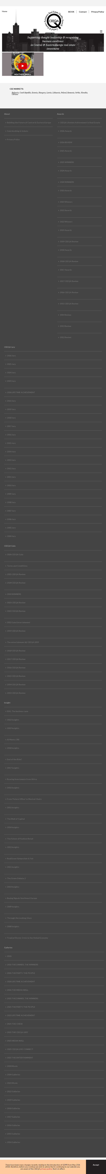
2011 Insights (13, 867)
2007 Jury (11, 511)
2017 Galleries (13, 1117)
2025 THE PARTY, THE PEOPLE (21, 1007)
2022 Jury (11, 401)
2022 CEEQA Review (16, 611)
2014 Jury (11, 451)
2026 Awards (66, 131)
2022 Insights (13, 720)
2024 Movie (12, 1066)
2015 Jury (11, 443)
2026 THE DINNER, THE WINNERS (22, 964)
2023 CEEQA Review (16, 602)
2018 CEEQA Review (69, 261)
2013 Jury (11, 460)
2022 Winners (66, 221)
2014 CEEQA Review (16, 684)
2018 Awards (66, 250)
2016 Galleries (13, 1125)
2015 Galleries (13, 1134)
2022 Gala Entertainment (18, 622)
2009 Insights (13, 906)
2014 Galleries (13, 1142)
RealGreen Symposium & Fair (20, 858)
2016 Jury (11, 434)
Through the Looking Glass (19, 918)
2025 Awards (66, 151)
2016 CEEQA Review (69, 292)
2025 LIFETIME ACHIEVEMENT (21, 1015)
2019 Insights (13, 728)
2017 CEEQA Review (69, 281)
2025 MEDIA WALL (15, 1041)
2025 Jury (11, 364)
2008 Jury (11, 502)
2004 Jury (11, 536)
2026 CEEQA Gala (15, 554)
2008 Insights (13, 926)
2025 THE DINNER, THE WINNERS (22, 998)
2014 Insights (13, 827)
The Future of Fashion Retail (20, 838)
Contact (83, 12)
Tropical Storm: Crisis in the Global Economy (27, 938)
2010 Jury (11, 485)
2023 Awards (66, 190)
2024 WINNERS (67, 182)
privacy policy (46, 1169)
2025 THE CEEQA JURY (17, 1032)
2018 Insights (13, 748)
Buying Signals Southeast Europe (22, 898)
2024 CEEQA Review (16, 583)
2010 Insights (13, 887)
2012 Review (65, 337)
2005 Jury (11, 527)
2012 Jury (11, 468)
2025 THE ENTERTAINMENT (20, 1057)
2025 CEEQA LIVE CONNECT (20, 1049)
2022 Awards (66, 210)
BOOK (71, 12)
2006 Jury (11, 519)
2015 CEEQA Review (69, 303)
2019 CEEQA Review (69, 241)
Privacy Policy (97, 12)
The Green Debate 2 (16, 878)
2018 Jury (11, 418)
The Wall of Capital (16, 819)
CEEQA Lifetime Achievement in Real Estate (80, 122)
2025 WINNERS (67, 162)
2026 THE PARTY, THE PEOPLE (21, 973)
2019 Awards (66, 230)
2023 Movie (12, 1083)
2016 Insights (13, 787)
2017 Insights (13, 768)
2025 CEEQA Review (16, 574)
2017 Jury (11, 426)
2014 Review (65, 315)
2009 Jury (11, 494)
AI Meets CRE (13, 739)
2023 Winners (66, 202)
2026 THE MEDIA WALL (17, 990)
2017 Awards (66, 270)
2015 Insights (13, 807)
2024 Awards (66, 170)
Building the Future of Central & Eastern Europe (29, 122)
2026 (9, 956)
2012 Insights (13, 847)
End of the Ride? (14, 759)
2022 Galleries (13, 1091)
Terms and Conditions (17, 566)
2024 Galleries (13, 1074)
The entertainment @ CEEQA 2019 (23, 642)
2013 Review (65, 326)
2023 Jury (11, 381)
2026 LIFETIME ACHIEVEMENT (21, 392)
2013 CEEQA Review (16, 693)
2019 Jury (11, 409)
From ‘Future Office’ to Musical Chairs (24, 799)
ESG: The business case (17, 711)
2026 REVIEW (66, 142)
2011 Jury (11, 477)
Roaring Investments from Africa (22, 779)
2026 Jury (11, 355)
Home (4, 11)
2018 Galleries (13, 1108)
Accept (96, 1165)
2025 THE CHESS (14, 1024)
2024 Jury (11, 372)
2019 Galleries (13, 1100)
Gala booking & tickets (17, 131)
